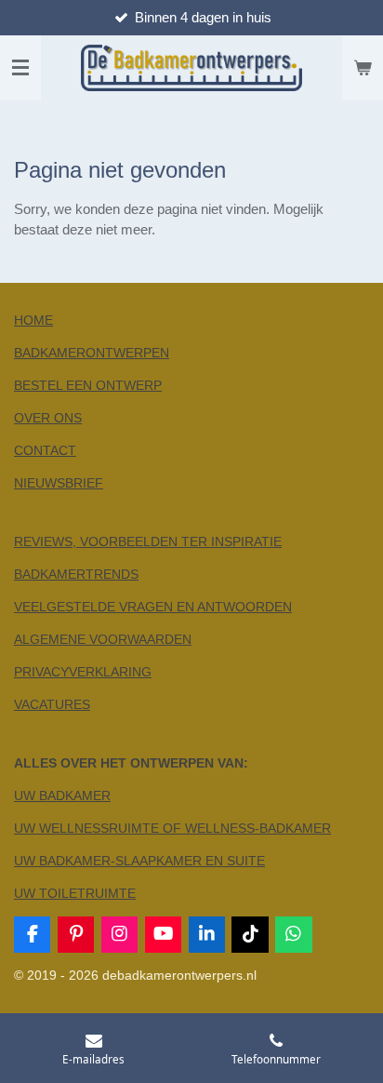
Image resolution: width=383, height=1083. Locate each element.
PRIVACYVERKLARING (83, 671)
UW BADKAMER (62, 795)
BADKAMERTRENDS (76, 574)
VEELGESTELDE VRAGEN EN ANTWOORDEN (153, 606)
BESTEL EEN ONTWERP (88, 385)
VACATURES (52, 704)
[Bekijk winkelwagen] (362, 67)
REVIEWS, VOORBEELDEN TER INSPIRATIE (148, 541)
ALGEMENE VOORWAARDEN (103, 639)
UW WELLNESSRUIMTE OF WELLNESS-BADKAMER (172, 828)
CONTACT (45, 450)
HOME (33, 320)
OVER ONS (48, 417)
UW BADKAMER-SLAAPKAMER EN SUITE (139, 860)
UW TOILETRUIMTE (75, 893)
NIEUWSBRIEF (58, 482)
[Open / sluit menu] (20, 67)
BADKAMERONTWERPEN (91, 352)
